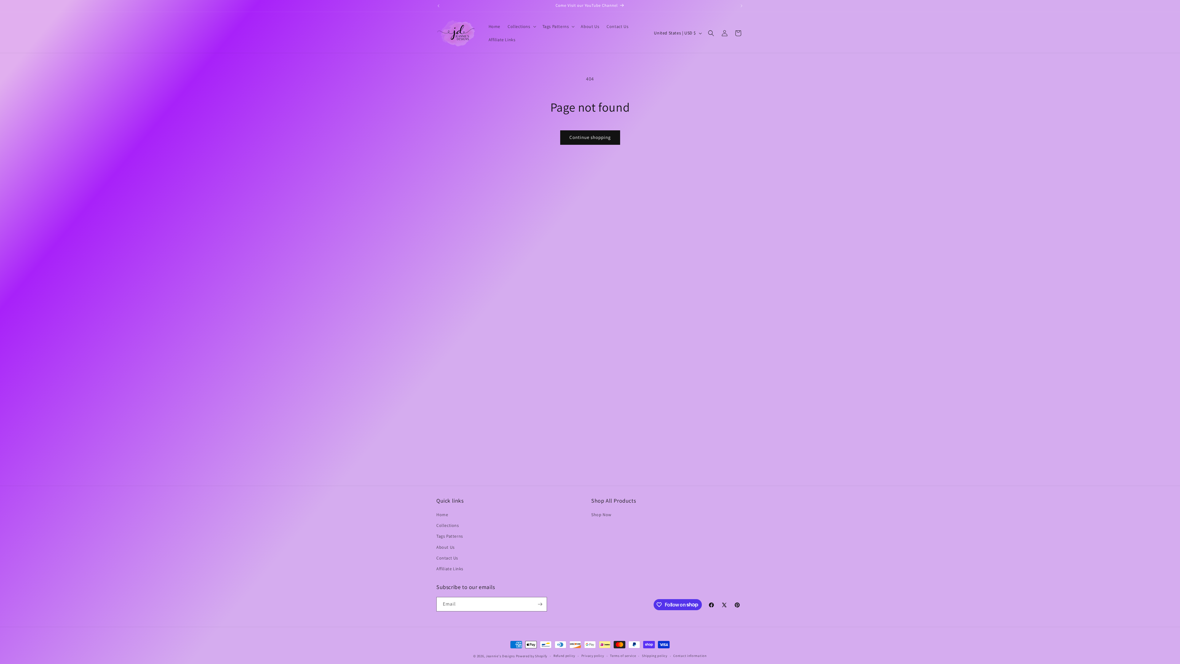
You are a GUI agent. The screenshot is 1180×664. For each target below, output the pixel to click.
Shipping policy (654, 656)
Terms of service (623, 656)
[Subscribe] (540, 604)
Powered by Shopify (532, 656)
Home (442, 514)
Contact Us (447, 558)
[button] (521, 26)
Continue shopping (590, 137)
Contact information (689, 656)
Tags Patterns (449, 536)
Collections (447, 525)
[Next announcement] (741, 6)
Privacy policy (592, 656)
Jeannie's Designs (500, 656)
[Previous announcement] (438, 6)
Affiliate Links (449, 568)
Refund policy (564, 656)
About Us (445, 547)
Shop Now (601, 514)
